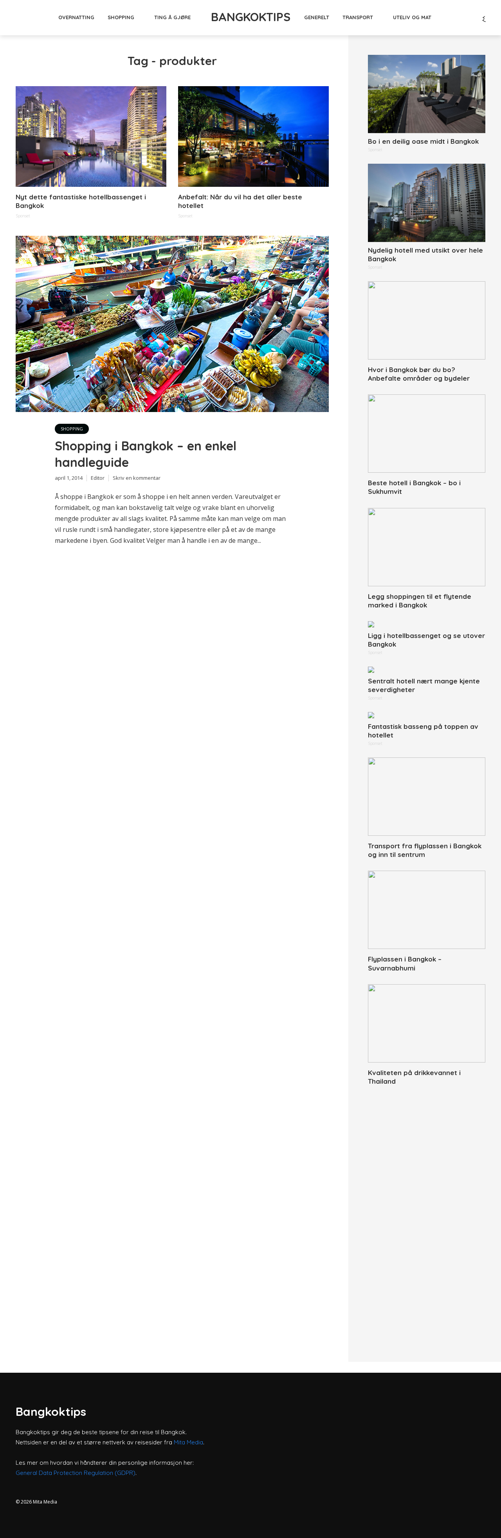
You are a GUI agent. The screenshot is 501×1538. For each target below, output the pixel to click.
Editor (98, 477)
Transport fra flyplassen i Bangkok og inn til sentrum (424, 850)
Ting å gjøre (172, 17)
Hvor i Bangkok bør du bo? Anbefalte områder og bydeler (419, 373)
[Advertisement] (426, 1214)
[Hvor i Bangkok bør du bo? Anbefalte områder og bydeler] (426, 320)
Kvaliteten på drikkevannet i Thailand (414, 1076)
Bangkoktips (250, 16)
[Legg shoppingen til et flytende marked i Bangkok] (426, 547)
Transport (357, 17)
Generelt (316, 17)
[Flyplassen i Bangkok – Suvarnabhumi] (426, 910)
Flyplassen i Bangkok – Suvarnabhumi (405, 963)
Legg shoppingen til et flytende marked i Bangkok (419, 600)
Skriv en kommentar (136, 477)
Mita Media (188, 1442)
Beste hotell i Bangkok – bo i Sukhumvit (414, 487)
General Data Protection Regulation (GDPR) (75, 1473)
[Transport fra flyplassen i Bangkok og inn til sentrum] (426, 796)
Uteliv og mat (412, 17)
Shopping (121, 17)
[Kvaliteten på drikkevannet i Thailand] (426, 1023)
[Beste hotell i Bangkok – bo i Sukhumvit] (426, 433)
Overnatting (76, 17)
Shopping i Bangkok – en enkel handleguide (145, 454)
